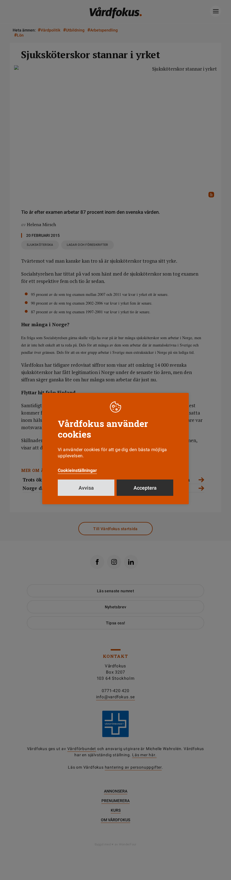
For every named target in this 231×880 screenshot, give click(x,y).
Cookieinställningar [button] (77, 470)
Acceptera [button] (145, 488)
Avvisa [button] (86, 488)
